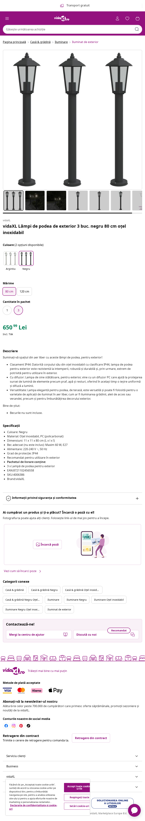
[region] (48, 797)
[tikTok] (28, 726)
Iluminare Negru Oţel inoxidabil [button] (24, 609)
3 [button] (18, 310)
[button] (11, 263)
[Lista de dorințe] (127, 18)
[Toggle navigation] (7, 18)
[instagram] (13, 726)
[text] (15, 328)
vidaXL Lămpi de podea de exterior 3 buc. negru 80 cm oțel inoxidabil (64, 229)
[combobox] (72, 29)
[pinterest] (21, 726)
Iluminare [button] (53, 599)
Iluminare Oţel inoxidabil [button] (109, 599)
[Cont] (117, 18)
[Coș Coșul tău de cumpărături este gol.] (138, 18)
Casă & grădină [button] (14, 590)
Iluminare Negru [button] (77, 599)
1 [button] (7, 310)
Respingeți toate (79, 797)
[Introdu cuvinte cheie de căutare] (137, 29)
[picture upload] (92, 544)
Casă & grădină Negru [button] (44, 590)
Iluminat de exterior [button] (59, 609)
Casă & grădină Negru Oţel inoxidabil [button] (24, 599)
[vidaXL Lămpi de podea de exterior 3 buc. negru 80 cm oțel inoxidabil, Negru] (72, 119)
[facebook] (6, 726)
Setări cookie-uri (79, 806)
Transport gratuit (78, 5)
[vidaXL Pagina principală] (61, 18)
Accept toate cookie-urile (79, 787)
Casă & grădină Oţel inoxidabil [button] (83, 590)
